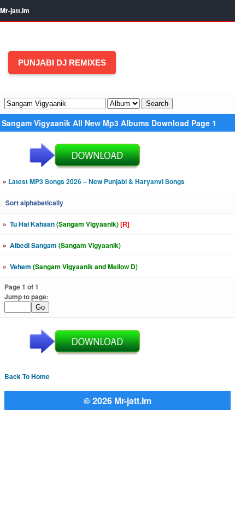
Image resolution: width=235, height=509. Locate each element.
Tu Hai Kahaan (66, 224)
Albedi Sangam (62, 245)
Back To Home (27, 376)
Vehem (70, 266)
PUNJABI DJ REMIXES (62, 62)
